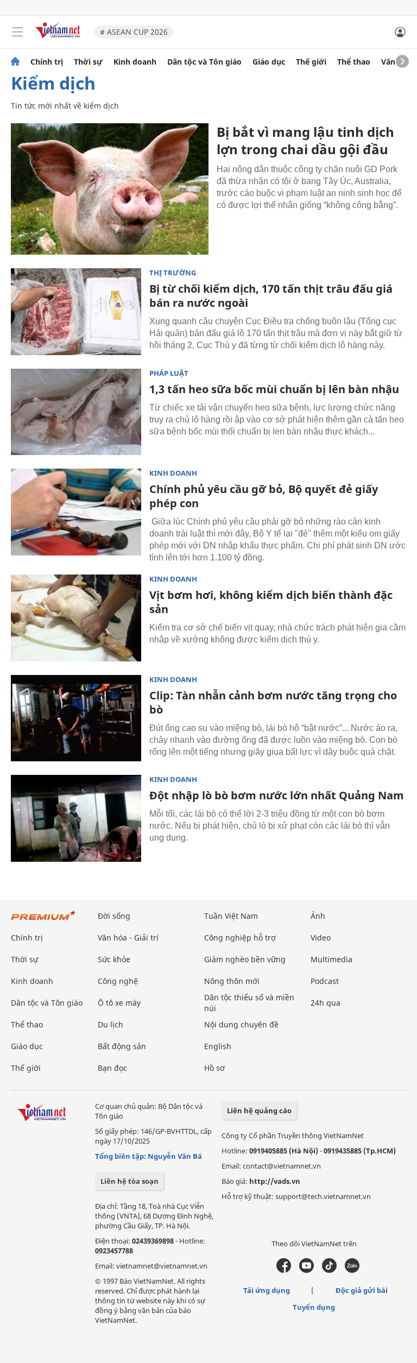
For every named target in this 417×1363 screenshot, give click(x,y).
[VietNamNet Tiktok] (329, 1270)
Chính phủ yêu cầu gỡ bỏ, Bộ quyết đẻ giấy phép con (263, 496)
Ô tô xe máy (119, 1003)
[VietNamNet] (15, 62)
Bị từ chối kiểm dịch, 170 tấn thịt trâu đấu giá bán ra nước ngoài (271, 295)
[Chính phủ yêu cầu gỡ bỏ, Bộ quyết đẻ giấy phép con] (76, 512)
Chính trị (46, 62)
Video (321, 937)
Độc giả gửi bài (362, 1290)
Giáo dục (268, 62)
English (217, 1046)
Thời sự (88, 62)
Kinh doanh (134, 62)
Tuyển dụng (314, 1307)
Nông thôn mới (232, 981)
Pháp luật (168, 373)
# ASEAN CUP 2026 (134, 32)
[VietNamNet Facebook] (283, 1270)
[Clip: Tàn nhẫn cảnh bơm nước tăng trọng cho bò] (76, 718)
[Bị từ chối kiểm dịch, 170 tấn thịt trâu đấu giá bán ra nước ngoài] (76, 311)
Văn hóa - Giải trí (128, 937)
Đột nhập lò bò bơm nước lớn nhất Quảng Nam (276, 795)
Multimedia (331, 959)
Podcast (325, 981)
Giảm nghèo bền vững (245, 959)
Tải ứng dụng (266, 1290)
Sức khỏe (114, 959)
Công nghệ (118, 981)
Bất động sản (122, 1046)
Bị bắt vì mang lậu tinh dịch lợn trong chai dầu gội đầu (305, 140)
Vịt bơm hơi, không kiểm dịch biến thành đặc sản (271, 602)
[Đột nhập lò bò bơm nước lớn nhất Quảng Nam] (76, 818)
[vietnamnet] (59, 39)
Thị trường (172, 272)
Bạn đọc (112, 1068)
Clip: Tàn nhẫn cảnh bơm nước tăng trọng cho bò (273, 702)
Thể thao (353, 62)
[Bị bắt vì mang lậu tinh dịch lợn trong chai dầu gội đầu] (109, 189)
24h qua (325, 1003)
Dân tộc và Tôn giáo (204, 62)
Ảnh (318, 916)
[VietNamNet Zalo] (352, 1270)
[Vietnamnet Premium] (43, 921)
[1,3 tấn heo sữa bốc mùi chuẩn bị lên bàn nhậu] (76, 412)
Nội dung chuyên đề (241, 1024)
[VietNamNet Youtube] (306, 1270)
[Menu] (17, 32)
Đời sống (114, 916)
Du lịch (110, 1024)
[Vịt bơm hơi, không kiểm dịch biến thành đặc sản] (76, 618)
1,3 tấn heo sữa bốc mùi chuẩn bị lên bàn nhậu (274, 389)
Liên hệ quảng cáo (259, 1110)
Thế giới (311, 62)
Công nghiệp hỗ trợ (240, 937)
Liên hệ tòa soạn (129, 1181)
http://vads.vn (274, 1181)
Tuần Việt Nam (231, 916)
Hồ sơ (214, 1068)
